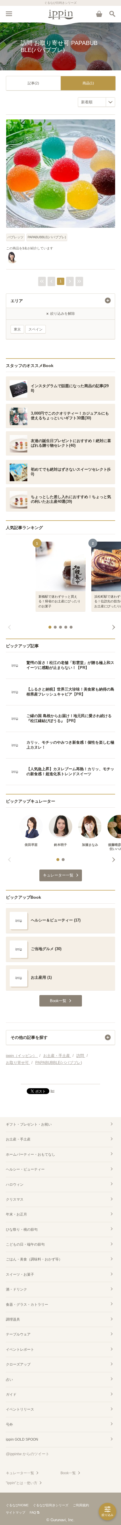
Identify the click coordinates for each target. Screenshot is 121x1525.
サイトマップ (15, 1512)
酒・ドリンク (16, 1289)
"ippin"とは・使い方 (21, 1483)
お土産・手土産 (18, 1139)
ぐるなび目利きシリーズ (50, 1505)
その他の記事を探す (29, 1037)
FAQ (33, 1512)
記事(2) (33, 83)
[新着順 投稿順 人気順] (96, 102)
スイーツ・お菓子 (20, 1274)
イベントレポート (20, 1349)
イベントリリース (20, 1409)
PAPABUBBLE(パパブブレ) (47, 237)
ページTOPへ (60, 1077)
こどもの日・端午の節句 (25, 1244)
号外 (9, 1425)
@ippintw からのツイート (27, 1454)
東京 (17, 329)
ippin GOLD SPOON (22, 1439)
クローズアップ (18, 1364)
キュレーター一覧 (20, 1473)
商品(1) (88, 83)
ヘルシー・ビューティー (25, 1169)
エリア (17, 300)
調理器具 (13, 1319)
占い (9, 1380)
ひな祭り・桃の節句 (22, 1229)
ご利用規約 (81, 1505)
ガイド (11, 1394)
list (52, 1091)
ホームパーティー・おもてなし (30, 1154)
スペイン (35, 329)
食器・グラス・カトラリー (27, 1305)
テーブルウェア (18, 1334)
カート (99, 14)
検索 (112, 14)
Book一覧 (68, 1473)
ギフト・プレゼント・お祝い (29, 1124)
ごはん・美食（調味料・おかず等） (34, 1259)
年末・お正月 (16, 1214)
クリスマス (14, 1199)
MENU (9, 14)
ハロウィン (14, 1185)
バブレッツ (15, 237)
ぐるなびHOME (17, 1505)
